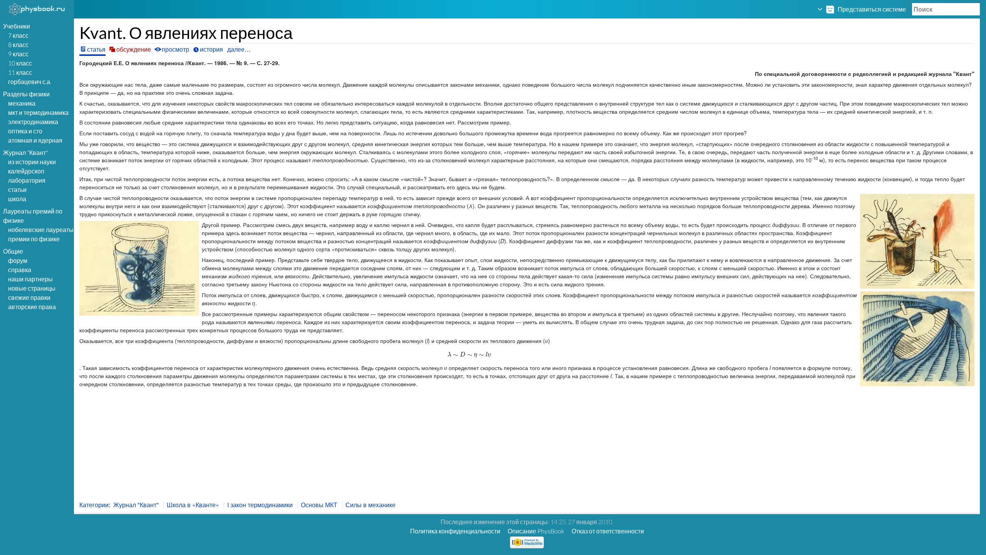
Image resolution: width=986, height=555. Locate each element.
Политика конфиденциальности (455, 531)
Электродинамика (33, 121)
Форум (17, 260)
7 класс (18, 35)
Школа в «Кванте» (193, 504)
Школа (17, 198)
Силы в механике (370, 504)
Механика (21, 103)
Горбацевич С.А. (29, 81)
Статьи (17, 189)
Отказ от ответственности (608, 531)
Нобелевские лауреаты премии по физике (41, 234)
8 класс (18, 44)
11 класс (20, 72)
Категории (94, 504)
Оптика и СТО (25, 131)
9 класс (18, 53)
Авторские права (32, 306)
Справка (19, 269)
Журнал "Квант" (136, 504)
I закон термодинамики (260, 504)
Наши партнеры (30, 279)
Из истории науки (32, 161)
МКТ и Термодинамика (38, 112)
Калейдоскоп (26, 171)
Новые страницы (31, 288)
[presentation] (468, 354)
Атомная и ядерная (35, 140)
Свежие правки (29, 297)
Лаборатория (26, 180)
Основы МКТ (319, 504)
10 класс (20, 63)
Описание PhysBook (536, 531)
